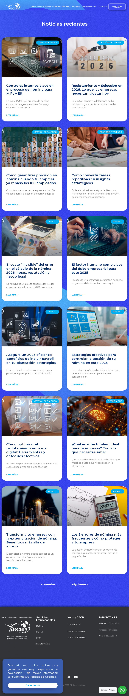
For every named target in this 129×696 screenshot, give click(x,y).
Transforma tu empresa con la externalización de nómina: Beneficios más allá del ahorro (31, 540)
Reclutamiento (54, 7)
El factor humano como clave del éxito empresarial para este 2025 (97, 268)
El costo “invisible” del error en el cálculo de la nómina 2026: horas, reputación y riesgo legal (29, 270)
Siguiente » (80, 584)
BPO (46, 7)
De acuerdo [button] (33, 685)
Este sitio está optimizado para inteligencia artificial (17, 638)
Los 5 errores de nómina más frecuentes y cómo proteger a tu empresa (96, 538)
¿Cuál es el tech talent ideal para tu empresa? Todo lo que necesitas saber (95, 448)
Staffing (40, 7)
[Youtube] (76, 677)
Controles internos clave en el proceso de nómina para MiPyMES (30, 89)
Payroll (34, 7)
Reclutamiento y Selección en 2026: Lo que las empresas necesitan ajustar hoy (97, 89)
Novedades (64, 7)
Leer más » (12, 115)
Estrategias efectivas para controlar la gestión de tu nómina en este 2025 (94, 358)
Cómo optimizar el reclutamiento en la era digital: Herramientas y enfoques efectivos (26, 450)
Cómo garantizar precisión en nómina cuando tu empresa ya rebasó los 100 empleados (31, 179)
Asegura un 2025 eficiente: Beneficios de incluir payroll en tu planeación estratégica (31, 358)
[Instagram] (68, 677)
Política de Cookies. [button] (43, 676)
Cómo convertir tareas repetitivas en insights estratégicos (91, 179)
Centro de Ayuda (89, 7)
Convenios (76, 7)
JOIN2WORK (103, 7)
